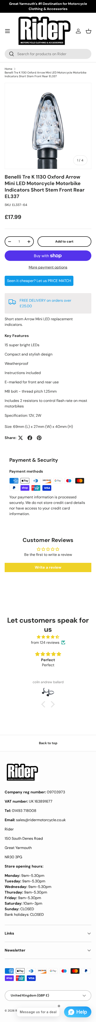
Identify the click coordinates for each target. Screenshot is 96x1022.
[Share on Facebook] (29, 437)
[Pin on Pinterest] (39, 437)
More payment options (48, 267)
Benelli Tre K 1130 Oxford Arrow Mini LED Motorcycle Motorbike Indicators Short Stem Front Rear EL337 (45, 74)
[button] (88, 31)
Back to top (48, 743)
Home (8, 69)
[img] (48, 637)
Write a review (48, 567)
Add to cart (64, 241)
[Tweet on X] (20, 437)
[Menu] (7, 31)
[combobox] (48, 54)
